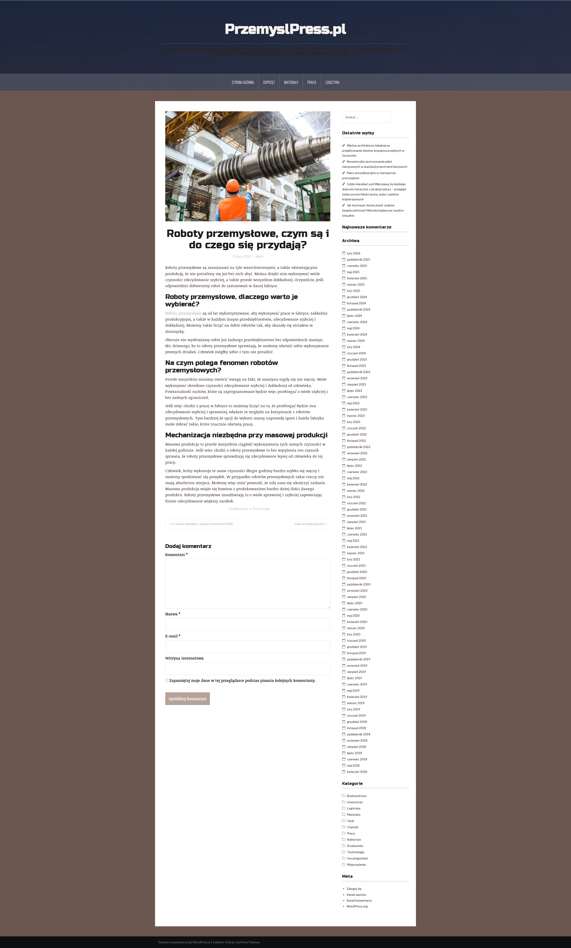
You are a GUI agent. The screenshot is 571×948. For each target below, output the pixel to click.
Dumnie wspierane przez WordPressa (184, 942)
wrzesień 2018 (357, 740)
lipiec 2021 (354, 528)
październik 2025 (358, 259)
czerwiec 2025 (357, 266)
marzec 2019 (356, 703)
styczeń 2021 (356, 565)
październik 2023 (358, 372)
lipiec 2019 (354, 678)
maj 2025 (353, 272)
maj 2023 (353, 403)
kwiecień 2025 (357, 278)
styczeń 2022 (356, 503)
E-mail (172, 636)
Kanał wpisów (356, 894)
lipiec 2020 (354, 603)
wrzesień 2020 (357, 590)
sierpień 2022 (356, 459)
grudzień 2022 (357, 434)
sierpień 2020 (356, 597)
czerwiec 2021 (357, 534)
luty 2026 (353, 253)
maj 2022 (353, 478)
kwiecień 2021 (357, 547)
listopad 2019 (356, 653)
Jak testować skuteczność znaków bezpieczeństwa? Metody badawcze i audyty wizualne (373, 210)
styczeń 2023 (356, 428)
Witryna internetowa (184, 658)
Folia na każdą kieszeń (310, 524)
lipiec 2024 (354, 315)
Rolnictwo (354, 839)
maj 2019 (353, 690)
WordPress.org (357, 906)
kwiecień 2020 (357, 622)
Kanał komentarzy (359, 900)
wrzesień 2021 (357, 515)
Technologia (260, 508)
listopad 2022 (356, 440)
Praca (311, 82)
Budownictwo (356, 796)
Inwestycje (355, 802)
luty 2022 (353, 497)
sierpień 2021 (356, 522)
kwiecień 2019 (357, 697)
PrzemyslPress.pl (285, 29)
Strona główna (243, 82)
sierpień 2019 (356, 672)
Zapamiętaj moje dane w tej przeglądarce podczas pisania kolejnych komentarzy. (242, 680)
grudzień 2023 (357, 359)
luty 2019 (353, 709)
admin (259, 256)
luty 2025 (353, 290)
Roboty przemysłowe (183, 313)
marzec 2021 (356, 553)
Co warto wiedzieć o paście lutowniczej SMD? (202, 524)
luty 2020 (353, 634)
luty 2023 (353, 422)
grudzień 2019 (357, 647)
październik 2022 (358, 447)
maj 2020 (353, 615)
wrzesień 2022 (357, 453)
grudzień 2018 (357, 722)
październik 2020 (358, 584)
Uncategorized (357, 858)
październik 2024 (358, 309)
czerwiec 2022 (357, 472)
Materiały (291, 82)
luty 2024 (353, 347)
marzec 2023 (356, 415)
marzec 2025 (356, 284)
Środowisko (355, 846)
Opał (350, 821)
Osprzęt (269, 82)
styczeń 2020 (356, 640)
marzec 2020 (356, 628)
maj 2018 (353, 765)
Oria (228, 942)
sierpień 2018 (356, 747)
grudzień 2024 (357, 297)
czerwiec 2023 (357, 397)
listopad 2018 (356, 728)
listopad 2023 (356, 365)
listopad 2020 (356, 578)
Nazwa (172, 613)
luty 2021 (353, 559)
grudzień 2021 (357, 509)
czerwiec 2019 (357, 684)
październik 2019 (358, 659)
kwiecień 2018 (357, 772)
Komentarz (176, 554)
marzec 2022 (356, 490)
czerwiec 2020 (357, 609)
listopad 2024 (356, 303)
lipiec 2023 (354, 390)
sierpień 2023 (356, 384)
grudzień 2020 (357, 572)
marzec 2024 (356, 340)
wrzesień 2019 (357, 665)
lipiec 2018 (354, 753)
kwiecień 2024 (357, 334)
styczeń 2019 (356, 715)
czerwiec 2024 (357, 322)
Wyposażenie (356, 864)
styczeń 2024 (356, 353)
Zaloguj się (354, 888)
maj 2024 (353, 328)
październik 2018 (358, 734)
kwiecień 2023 (357, 409)
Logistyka (332, 82)
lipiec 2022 (354, 465)
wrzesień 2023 (357, 378)
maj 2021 (353, 540)
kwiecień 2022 (357, 484)
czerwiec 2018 (357, 759)
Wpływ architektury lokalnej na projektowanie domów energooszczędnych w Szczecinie (373, 150)
